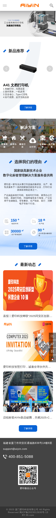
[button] (6, 69)
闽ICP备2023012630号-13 (33, 512)
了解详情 (28, 108)
